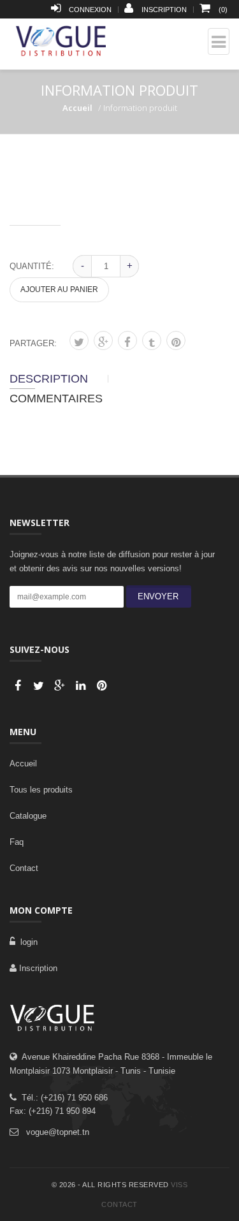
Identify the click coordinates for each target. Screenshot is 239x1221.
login (26, 942)
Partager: (33, 343)
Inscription (37, 968)
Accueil (77, 107)
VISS (179, 1184)
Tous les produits (41, 789)
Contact (24, 868)
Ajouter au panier (59, 289)
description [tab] (49, 378)
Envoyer (155, 596)
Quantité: (32, 266)
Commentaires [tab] (56, 398)
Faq (17, 842)
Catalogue (28, 816)
